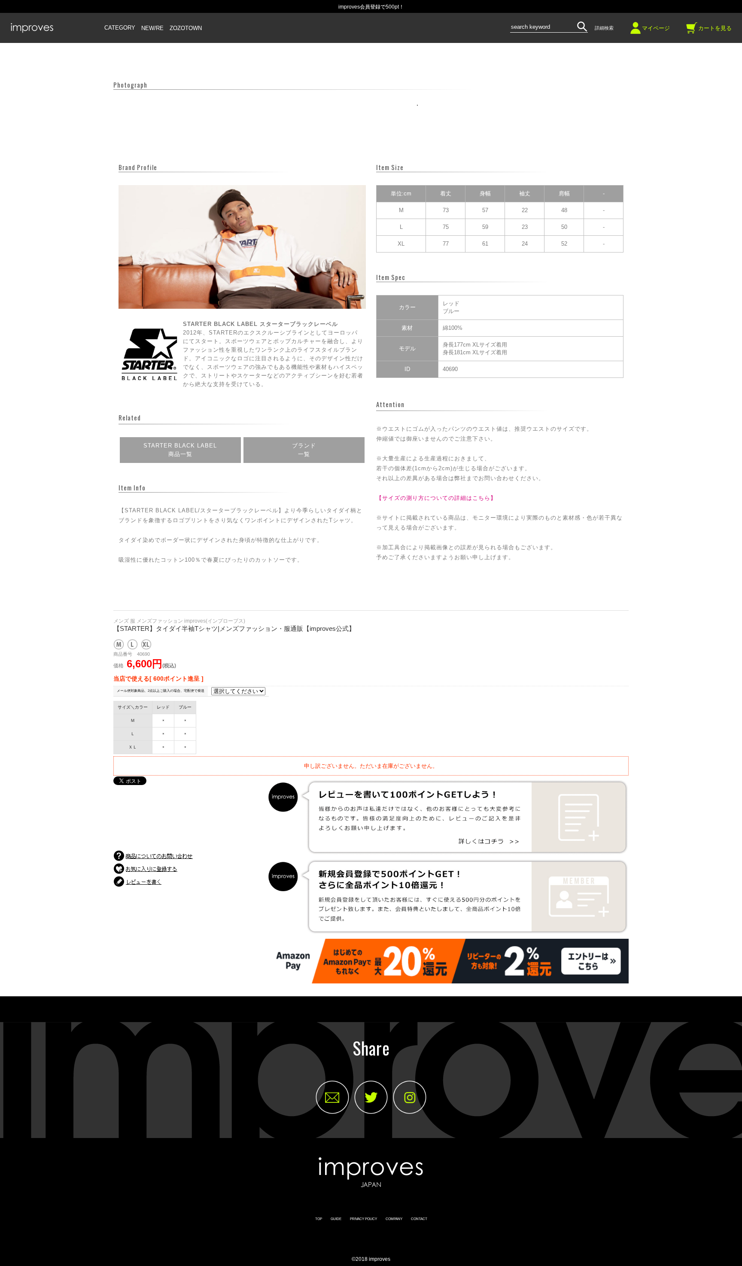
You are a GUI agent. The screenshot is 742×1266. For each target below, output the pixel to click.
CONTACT (419, 1219)
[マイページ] (635, 31)
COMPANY (394, 1219)
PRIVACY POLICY (363, 1219)
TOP (318, 1219)
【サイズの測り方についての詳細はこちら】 (436, 498)
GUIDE (336, 1219)
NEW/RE (152, 28)
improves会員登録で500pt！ (371, 7)
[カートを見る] (691, 31)
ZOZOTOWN (186, 28)
